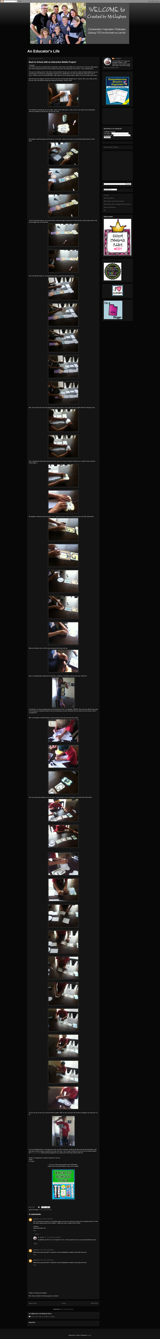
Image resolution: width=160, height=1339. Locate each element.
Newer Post (32, 1303)
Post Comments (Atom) (67, 1309)
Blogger (89, 1335)
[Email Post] (38, 1207)
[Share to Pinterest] (49, 1207)
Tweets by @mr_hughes (111, 147)
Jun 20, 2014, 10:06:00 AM (46, 1250)
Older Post (94, 1303)
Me (105, 210)
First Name (107, 133)
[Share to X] (46, 1207)
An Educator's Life (43, 51)
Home (64, 1303)
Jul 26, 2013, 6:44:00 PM (46, 1219)
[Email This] (42, 1207)
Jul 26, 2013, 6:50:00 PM (53, 1237)
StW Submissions (109, 198)
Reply (34, 1230)
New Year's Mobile (36, 1152)
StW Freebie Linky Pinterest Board (114, 201)
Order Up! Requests (110, 207)
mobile (50, 1209)
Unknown (36, 1219)
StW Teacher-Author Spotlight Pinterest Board (117, 204)
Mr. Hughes (41, 1237)
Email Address (108, 135)
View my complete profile (111, 67)
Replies (37, 1234)
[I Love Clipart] (117, 296)
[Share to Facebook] (47, 1207)
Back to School (43, 1209)
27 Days (106, 195)
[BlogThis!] (44, 1207)
